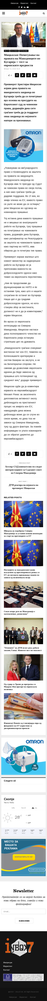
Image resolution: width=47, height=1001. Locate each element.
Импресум (14, 3)
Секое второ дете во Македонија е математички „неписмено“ (19, 612)
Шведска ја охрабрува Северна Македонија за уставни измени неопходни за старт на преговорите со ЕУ (23, 533)
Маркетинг (24, 3)
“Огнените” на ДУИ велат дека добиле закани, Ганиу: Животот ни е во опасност (23, 649)
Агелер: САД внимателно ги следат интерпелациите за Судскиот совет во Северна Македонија (23, 469)
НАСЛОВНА (14, 51)
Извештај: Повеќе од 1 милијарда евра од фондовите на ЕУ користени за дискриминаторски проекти (22, 725)
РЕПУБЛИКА (24, 51)
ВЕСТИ (7, 51)
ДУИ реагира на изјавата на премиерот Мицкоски (23, 486)
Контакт (33, 3)
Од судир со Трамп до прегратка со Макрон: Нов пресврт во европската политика (20, 687)
